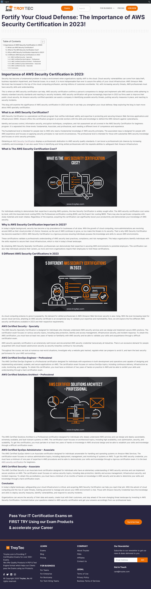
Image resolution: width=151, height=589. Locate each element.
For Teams (44, 570)
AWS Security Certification (24, 141)
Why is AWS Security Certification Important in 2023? (26, 52)
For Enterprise (46, 574)
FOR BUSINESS (106, 8)
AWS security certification (12, 462)
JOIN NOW (132, 8)
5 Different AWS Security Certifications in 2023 (24, 55)
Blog (42, 554)
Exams (43, 550)
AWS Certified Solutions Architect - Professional (26, 61)
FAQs (79, 554)
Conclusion (14, 68)
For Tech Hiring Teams (49, 581)
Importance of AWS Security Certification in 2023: (23, 45)
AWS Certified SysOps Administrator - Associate (26, 63)
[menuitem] (2, 2)
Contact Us (82, 561)
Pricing (43, 558)
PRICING (121, 8)
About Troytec (83, 550)
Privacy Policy (83, 577)
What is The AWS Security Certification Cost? (23, 50)
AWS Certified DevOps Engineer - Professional (25, 59)
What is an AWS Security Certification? (21, 47)
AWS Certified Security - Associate (21, 66)
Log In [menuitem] (7, 2)
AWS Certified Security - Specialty (21, 57)
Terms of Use (82, 574)
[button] (67, 8)
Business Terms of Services (88, 581)
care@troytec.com (122, 571)
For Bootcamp (46, 577)
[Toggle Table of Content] (41, 42)
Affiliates (81, 558)
